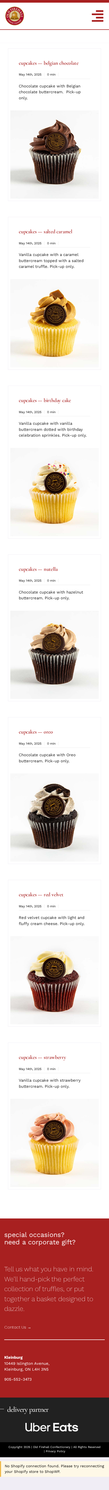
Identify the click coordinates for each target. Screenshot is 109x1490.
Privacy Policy (55, 1451)
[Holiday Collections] (14, 8)
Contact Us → (17, 1327)
